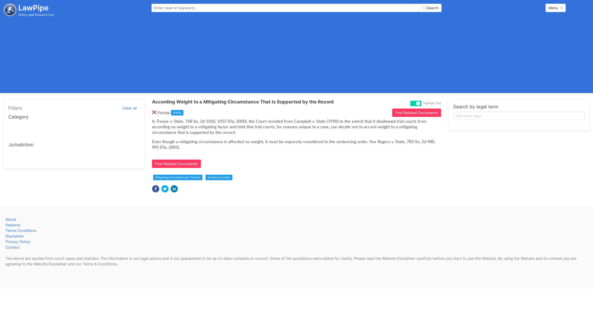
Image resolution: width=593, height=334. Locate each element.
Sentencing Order (219, 177)
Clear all (130, 108)
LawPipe (33, 7)
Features (13, 225)
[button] (155, 189)
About (11, 219)
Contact (13, 247)
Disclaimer (15, 236)
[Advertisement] (296, 54)
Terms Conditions (21, 230)
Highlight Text (432, 103)
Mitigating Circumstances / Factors (177, 177)
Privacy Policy (18, 241)
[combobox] (296, 8)
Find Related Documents (416, 112)
